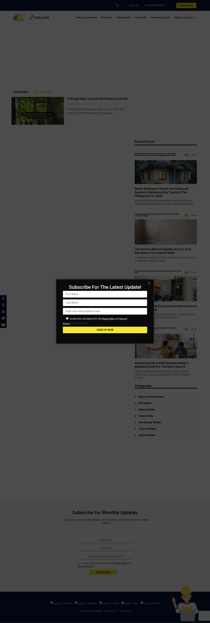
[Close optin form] (150, 284)
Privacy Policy (108, 318)
